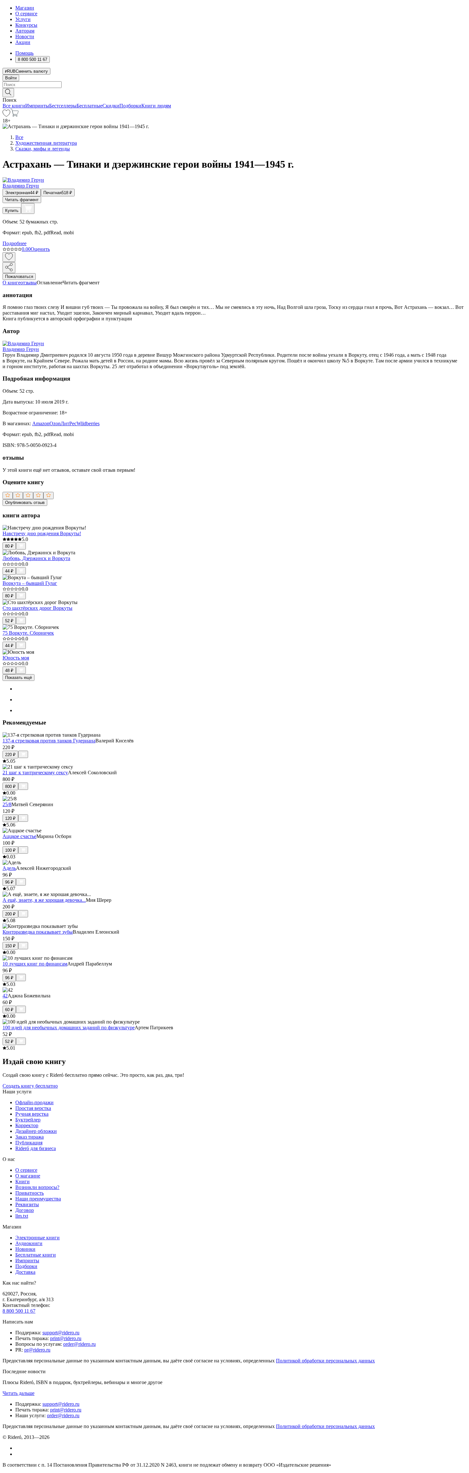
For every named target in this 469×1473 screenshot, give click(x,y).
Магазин (24, 8)
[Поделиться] (9, 267)
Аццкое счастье (19, 836)
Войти (11, 78)
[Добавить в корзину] (27, 208)
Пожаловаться (19, 276)
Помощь (24, 53)
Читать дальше (18, 1393)
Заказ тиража (29, 1137)
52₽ (9, 620)
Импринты (37, 105)
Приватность (29, 1193)
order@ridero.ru (79, 1344)
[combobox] (234, 84)
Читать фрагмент (22, 199)
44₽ (9, 571)
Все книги (14, 105)
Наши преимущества (38, 1198)
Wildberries (88, 423)
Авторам (24, 30)
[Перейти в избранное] (6, 115)
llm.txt (21, 1216)
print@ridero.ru (65, 1338)
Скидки (110, 105)
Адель (9, 868)
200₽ (10, 914)
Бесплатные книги (35, 1255)
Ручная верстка (31, 1114)
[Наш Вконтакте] (18, 1448)
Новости (24, 36)
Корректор (26, 1125)
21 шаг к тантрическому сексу (35, 772)
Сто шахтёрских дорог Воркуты (37, 608)
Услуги (23, 19)
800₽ (10, 786)
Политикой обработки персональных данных (325, 1360)
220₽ (10, 754)
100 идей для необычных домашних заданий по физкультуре (69, 1027)
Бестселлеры (63, 105)
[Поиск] (8, 92)
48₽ (9, 670)
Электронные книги (37, 1237)
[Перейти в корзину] (14, 115)
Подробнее (14, 243)
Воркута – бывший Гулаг (30, 583)
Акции (22, 42)
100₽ (10, 850)
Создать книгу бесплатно (30, 1086)
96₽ (9, 882)
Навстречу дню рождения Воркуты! (42, 533)
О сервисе (26, 13)
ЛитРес (69, 423)
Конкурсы (26, 25)
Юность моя (16, 657)
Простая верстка (33, 1108)
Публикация (28, 1142)
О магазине (27, 1175)
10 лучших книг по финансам (35, 963)
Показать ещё (18, 677)
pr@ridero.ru (37, 1350)
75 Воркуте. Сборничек (28, 633)
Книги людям (156, 105)
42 (5, 995)
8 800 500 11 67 (19, 1311)
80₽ (9, 546)
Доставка (25, 1272)
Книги (22, 1181)
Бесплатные (89, 105)
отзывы (28, 282)
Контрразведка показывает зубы (38, 932)
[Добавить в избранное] (9, 257)
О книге (11, 282)
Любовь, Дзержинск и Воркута (36, 558)
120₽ (10, 818)
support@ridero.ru (60, 1332)
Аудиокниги (28, 1243)
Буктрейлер (28, 1119)
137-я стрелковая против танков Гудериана (49, 740)
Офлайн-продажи (34, 1102)
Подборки (130, 105)
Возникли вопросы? (37, 1187)
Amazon (40, 423)
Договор (24, 1210)
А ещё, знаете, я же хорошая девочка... (44, 900)
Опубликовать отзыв (25, 502)
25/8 (7, 804)
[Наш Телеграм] (18, 1454)
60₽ (9, 1009)
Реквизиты (27, 1204)
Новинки (25, 1249)
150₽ (10, 946)
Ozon (55, 423)
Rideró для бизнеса (35, 1148)
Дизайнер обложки (36, 1131)
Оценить (40, 249)
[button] (234, 92)
